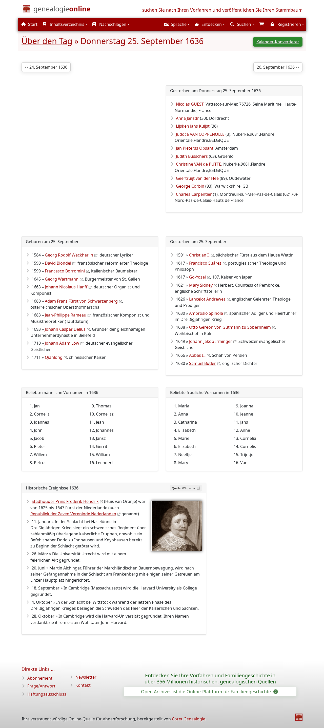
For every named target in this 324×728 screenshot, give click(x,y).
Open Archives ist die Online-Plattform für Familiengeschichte (206, 691)
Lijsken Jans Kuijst (193, 126)
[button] (176, 24)
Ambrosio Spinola (206, 313)
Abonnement (39, 678)
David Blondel (58, 263)
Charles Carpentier (194, 194)
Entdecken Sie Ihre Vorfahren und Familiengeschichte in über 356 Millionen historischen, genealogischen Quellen (210, 679)
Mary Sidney (201, 285)
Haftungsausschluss (46, 694)
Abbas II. (197, 355)
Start (32, 24)
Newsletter (85, 677)
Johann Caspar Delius (65, 329)
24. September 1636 (47, 67)
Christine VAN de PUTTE (198, 164)
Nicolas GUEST (190, 104)
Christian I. (199, 255)
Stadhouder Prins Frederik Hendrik (65, 501)
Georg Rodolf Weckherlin (69, 255)
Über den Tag (47, 40)
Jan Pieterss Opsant (194, 148)
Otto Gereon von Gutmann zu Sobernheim (230, 327)
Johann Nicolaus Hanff (66, 287)
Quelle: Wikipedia (184, 488)
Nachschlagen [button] (112, 24)
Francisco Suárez (205, 263)
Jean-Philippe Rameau (65, 315)
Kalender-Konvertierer (277, 42)
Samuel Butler (202, 363)
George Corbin (190, 186)
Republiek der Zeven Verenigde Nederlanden (73, 514)
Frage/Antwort (41, 686)
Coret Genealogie (188, 719)
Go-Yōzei (197, 277)
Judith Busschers (192, 156)
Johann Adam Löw (62, 343)
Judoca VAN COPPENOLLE (200, 134)
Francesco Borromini (65, 271)
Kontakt (83, 685)
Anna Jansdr (187, 118)
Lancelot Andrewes (207, 299)
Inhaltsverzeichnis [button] (66, 24)
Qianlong (54, 357)
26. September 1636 (276, 67)
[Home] (298, 717)
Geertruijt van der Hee (197, 178)
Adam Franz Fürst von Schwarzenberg (81, 301)
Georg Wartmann (61, 279)
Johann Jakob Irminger (210, 341)
